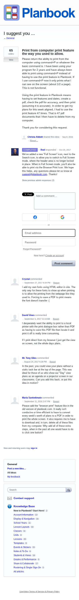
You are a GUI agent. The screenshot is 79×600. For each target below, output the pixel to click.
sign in (34, 448)
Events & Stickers (22, 547)
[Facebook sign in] (35, 217)
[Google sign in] (62, 217)
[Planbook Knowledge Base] (39, 13)
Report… (34, 141)
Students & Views (22, 555)
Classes (18, 531)
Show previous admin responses (38, 180)
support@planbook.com (34, 174)
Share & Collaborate (24, 563)
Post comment (64, 263)
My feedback (13, 476)
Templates (19, 543)
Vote (11, 60)
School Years (20, 523)
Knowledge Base (24, 506)
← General (9, 38)
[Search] (69, 489)
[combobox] (37, 490)
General (12, 464)
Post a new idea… (16, 468)
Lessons (18, 539)
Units (16, 535)
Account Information (23, 514)
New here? (49, 255)
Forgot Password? (32, 249)
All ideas (11, 472)
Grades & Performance (25, 559)
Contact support (24, 498)
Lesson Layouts (21, 527)
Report (56, 283)
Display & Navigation (24, 519)
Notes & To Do (21, 551)
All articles (19, 571)
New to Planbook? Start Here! (29, 510)
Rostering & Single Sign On (27, 567)
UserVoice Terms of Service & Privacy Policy (39, 591)
